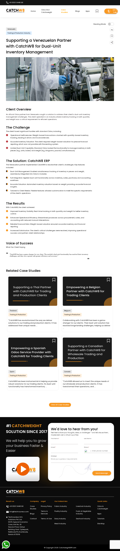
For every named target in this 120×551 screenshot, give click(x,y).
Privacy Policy (46, 506)
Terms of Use (46, 518)
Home (33, 11)
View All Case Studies (60, 405)
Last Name (87, 438)
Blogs (77, 11)
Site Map (100, 523)
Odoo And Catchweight (46, 11)
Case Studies (64, 11)
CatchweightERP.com (67, 547)
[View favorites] (97, 11)
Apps (88, 11)
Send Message (102, 473)
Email (53, 447)
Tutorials (100, 518)
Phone (86, 447)
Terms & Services (44, 512)
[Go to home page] (15, 11)
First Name (55, 438)
